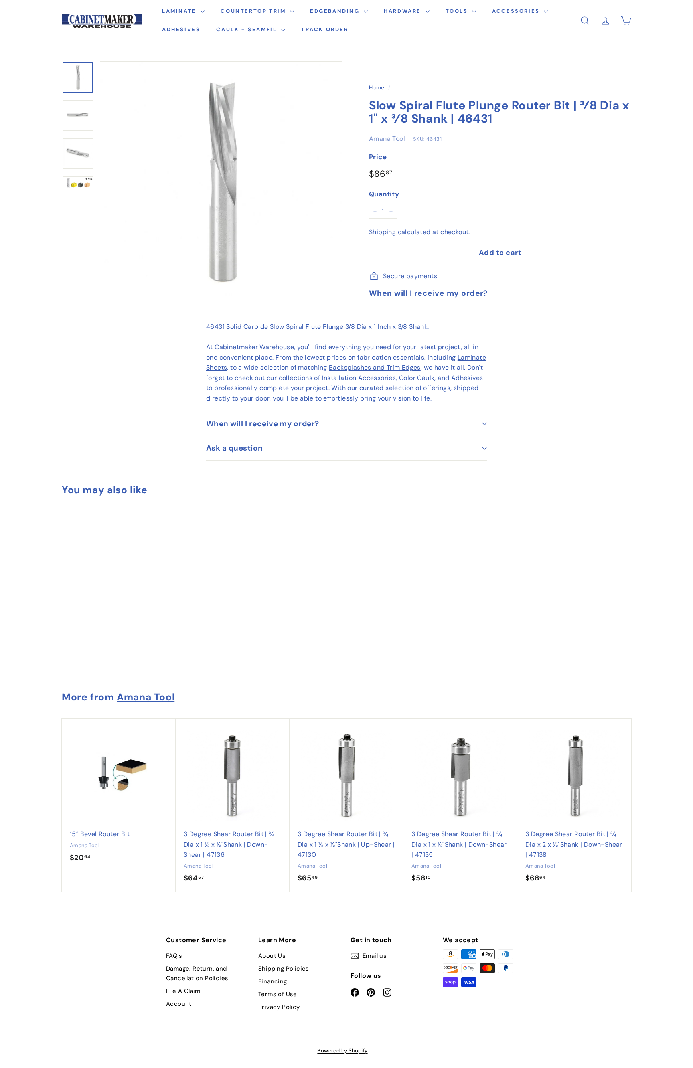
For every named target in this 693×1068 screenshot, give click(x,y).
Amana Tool (387, 138)
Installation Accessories (359, 378)
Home (377, 87)
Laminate (180, 11)
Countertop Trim (254, 11)
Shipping (382, 232)
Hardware (403, 11)
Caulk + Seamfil (247, 29)
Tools (458, 11)
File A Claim (183, 991)
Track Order (325, 29)
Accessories (517, 11)
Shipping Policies (283, 969)
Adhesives (181, 29)
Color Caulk (416, 378)
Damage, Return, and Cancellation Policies (197, 973)
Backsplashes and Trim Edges (375, 367)
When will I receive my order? (262, 424)
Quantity (384, 194)
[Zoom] (221, 182)
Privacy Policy (279, 1007)
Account (179, 1004)
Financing (272, 981)
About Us (272, 956)
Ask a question (234, 448)
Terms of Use (277, 994)
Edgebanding (336, 11)
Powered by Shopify (342, 1050)
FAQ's (174, 956)
